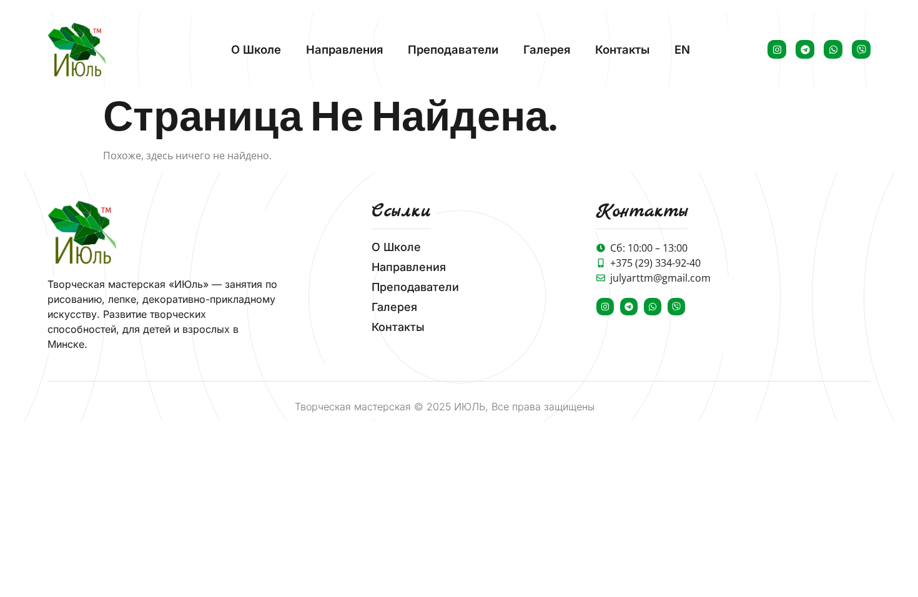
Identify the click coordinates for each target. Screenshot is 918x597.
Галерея (546, 49)
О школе (256, 49)
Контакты (622, 49)
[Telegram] (805, 49)
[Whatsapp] (833, 49)
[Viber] (861, 49)
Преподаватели (453, 49)
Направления (344, 49)
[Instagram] (776, 49)
